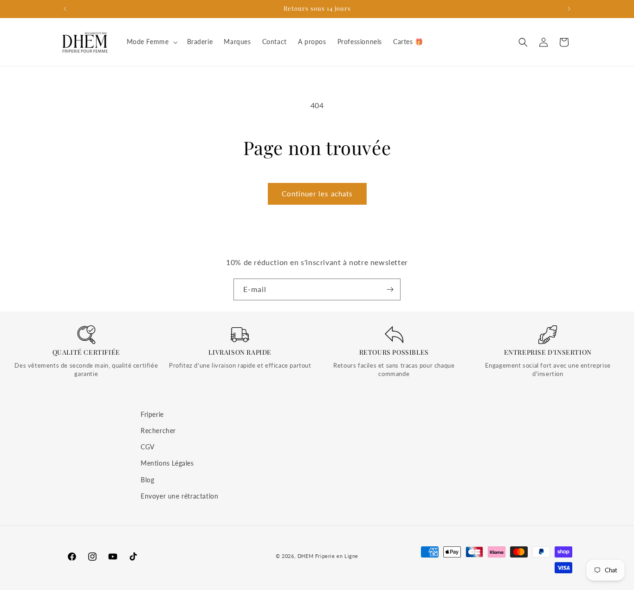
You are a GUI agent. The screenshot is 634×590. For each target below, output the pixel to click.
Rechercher (158, 430)
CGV (148, 447)
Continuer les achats (317, 193)
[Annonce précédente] (65, 9)
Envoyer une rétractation (179, 496)
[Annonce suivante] (569, 9)
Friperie (152, 414)
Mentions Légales (167, 463)
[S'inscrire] (390, 289)
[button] (151, 42)
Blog (147, 480)
